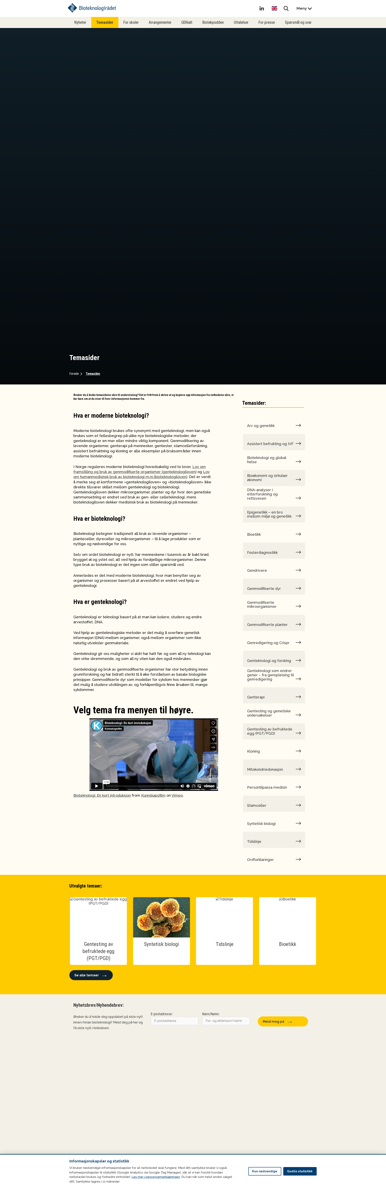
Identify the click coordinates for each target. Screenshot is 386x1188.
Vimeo (177, 795)
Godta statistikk (300, 1171)
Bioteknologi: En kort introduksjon (102, 795)
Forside (74, 374)
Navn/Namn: (210, 1014)
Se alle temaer (86, 975)
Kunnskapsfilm (153, 795)
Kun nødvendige (264, 1171)
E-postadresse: (161, 1014)
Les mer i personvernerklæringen (155, 1177)
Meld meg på (273, 1021)
